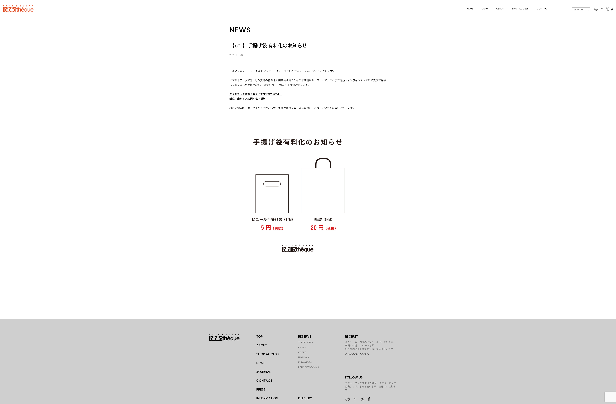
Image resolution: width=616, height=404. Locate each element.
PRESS (261, 389)
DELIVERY (305, 398)
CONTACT (543, 8)
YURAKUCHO (305, 342)
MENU (485, 8)
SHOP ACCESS (520, 8)
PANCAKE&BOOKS (308, 367)
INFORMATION (267, 398)
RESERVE (304, 336)
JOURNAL (263, 372)
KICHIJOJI (303, 347)
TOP (259, 336)
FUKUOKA (303, 357)
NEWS (470, 8)
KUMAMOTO (305, 362)
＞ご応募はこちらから (357, 354)
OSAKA (302, 352)
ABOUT (500, 8)
